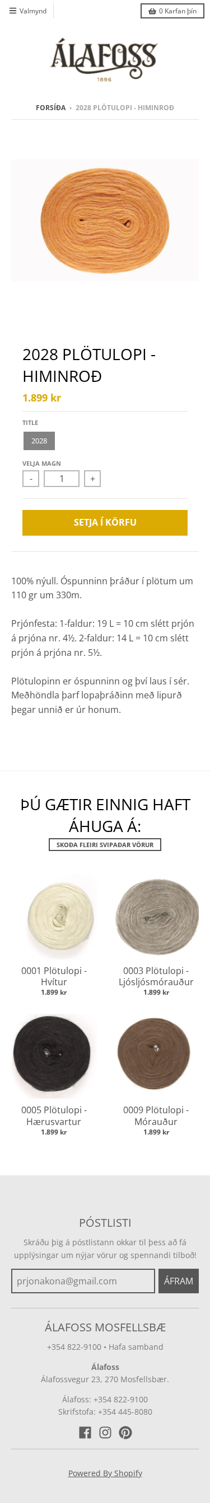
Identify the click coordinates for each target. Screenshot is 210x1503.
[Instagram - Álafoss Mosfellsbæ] (105, 1432)
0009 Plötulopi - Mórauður (156, 1116)
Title (30, 422)
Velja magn (41, 463)
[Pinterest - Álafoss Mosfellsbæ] (125, 1432)
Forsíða (51, 107)
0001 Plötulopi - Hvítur (54, 977)
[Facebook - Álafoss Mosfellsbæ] (85, 1432)
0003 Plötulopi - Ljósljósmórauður (156, 977)
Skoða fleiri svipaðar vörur (105, 844)
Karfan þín (178, 11)
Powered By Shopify (105, 1473)
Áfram (178, 1281)
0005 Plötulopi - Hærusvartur (54, 1116)
